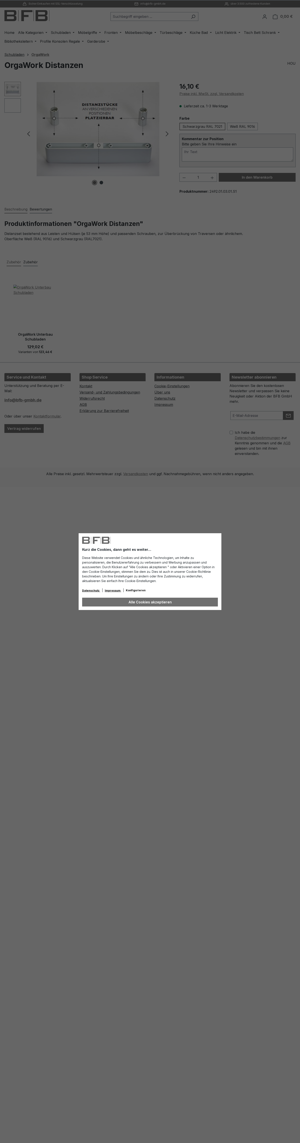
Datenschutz (91, 590)
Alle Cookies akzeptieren (150, 602)
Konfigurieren (136, 590)
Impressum (113, 590)
